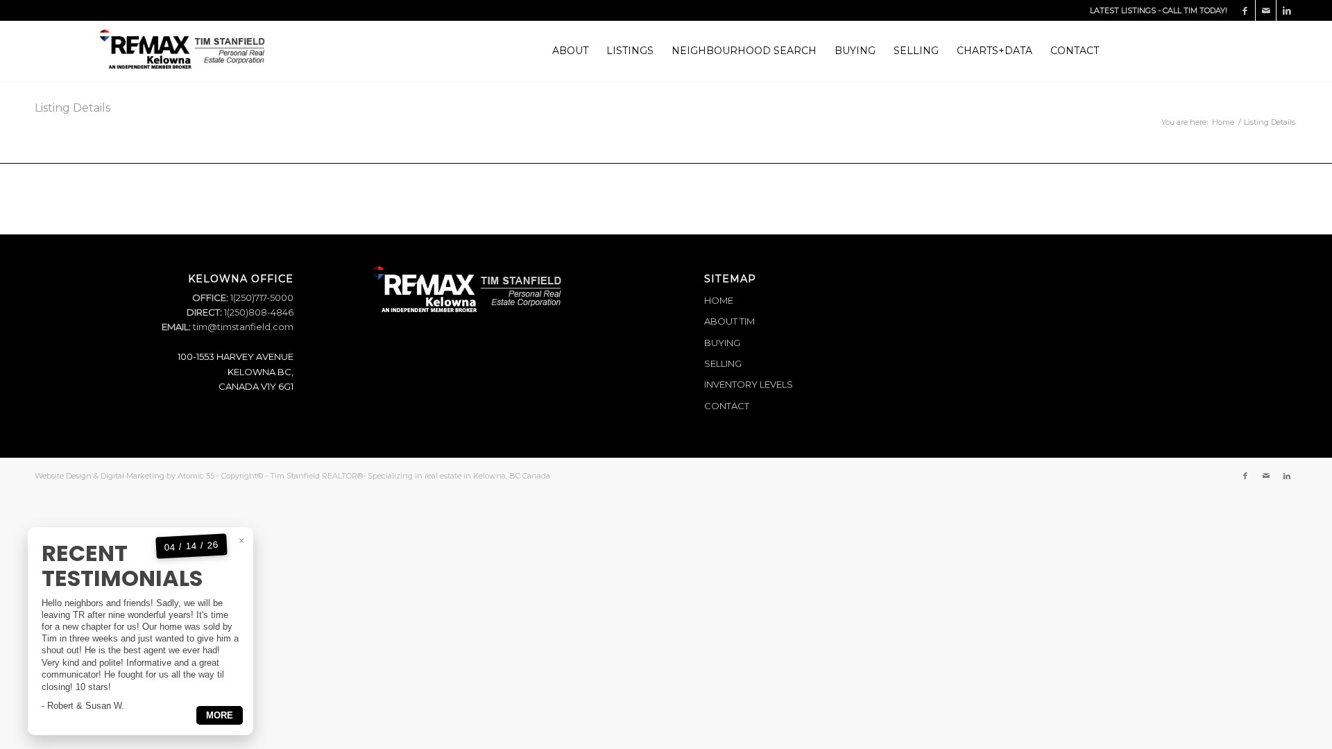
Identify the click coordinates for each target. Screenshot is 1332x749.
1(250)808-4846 (257, 312)
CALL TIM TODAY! (1195, 10)
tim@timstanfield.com (243, 326)
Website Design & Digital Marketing (99, 476)
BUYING (722, 342)
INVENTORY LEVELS (748, 384)
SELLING (723, 363)
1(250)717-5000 (260, 297)
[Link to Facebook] (1245, 10)
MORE (219, 715)
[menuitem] (570, 51)
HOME (718, 300)
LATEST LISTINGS (1123, 10)
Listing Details (72, 107)
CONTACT (726, 405)
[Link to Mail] (1266, 10)
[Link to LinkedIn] (1286, 10)
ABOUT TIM (729, 321)
